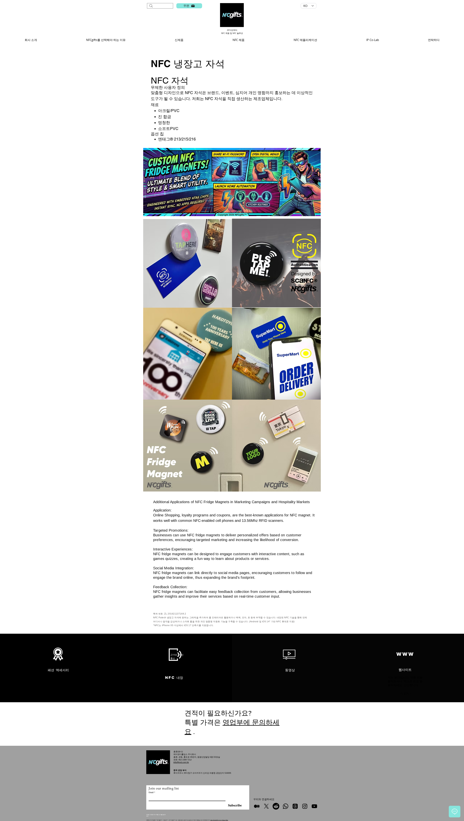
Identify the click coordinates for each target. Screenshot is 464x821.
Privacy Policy (224, 820)
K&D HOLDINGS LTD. (215, 820)
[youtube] (314, 806)
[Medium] (256, 806)
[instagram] (304, 806)
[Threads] (295, 806)
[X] (266, 806)
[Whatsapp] (285, 806)
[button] (30, 40)
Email (151, 792)
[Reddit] (276, 806)
